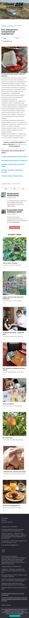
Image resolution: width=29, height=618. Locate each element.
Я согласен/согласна (15, 615)
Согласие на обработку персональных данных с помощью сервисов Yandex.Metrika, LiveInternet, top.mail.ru (14, 599)
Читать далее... (11, 206)
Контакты (3, 520)
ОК (18, 144)
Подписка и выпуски (7, 522)
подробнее (7, 610)
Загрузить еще (14, 227)
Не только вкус (7, 437)
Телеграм (23, 144)
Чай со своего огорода (10, 263)
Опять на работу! (8, 404)
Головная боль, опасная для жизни (14, 471)
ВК (16, 144)
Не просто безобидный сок (11, 505)
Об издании (4, 518)
